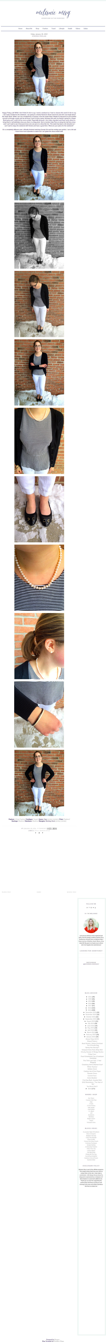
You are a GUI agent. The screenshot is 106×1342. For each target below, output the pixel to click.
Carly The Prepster (91, 1137)
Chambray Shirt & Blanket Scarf (92, 1064)
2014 (89, 1088)
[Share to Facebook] (54, 829)
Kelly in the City (91, 1148)
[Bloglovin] (93, 907)
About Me (29, 28)
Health (70, 28)
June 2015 (90, 1025)
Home (20, 28)
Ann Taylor (91, 1098)
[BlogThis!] (50, 829)
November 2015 (91, 1014)
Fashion (45, 28)
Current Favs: (92, 1076)
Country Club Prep (91, 1100)
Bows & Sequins (91, 1134)
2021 (90, 997)
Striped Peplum (92, 1041)
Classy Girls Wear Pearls (91, 1141)
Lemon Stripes (91, 1150)
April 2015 (91, 1030)
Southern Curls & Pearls (91, 1158)
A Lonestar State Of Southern (91, 1132)
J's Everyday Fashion (91, 1147)
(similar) (49, 819)
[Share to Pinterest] (56, 829)
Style (37, 830)
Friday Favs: (92, 1054)
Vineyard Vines (91, 1122)
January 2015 (90, 1037)
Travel (53, 28)
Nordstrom (91, 1115)
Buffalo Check (92, 1069)
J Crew (91, 1104)
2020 (90, 999)
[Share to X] (52, 829)
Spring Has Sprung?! (92, 1047)
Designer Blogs (59, 1341)
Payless (66, 819)
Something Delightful (91, 1156)
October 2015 (90, 1017)
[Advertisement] (91, 1203)
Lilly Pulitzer (91, 1109)
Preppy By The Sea (91, 1154)
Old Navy (91, 1117)
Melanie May (53, 12)
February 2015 (91, 1034)
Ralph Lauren (91, 1118)
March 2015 (91, 1032)
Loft (91, 1113)
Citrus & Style (91, 1139)
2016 (89, 1008)
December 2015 (91, 1012)
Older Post (6, 892)
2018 (90, 1003)
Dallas (86, 28)
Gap (91, 1102)
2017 (90, 1005)
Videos (78, 28)
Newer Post (71, 892)
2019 (90, 1001)
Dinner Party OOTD (92, 1039)
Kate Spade (91, 1107)
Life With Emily (91, 1152)
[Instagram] (91, 907)
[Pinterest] (89, 907)
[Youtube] (95, 907)
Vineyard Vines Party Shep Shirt (92, 1050)
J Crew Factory (20, 819)
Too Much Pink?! (92, 1086)
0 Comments (42, 828)
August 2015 (91, 1021)
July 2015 (91, 1023)
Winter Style (45, 830)
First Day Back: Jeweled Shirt (92, 1080)
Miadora (21, 821)
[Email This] (48, 829)
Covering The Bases (91, 1143)
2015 (89, 1010)
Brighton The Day (91, 1135)
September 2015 (90, 1019)
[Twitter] (87, 907)
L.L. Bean (91, 1111)
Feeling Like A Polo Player (92, 1071)
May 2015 (91, 1028)
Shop (37, 28)
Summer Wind (91, 1160)
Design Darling (91, 1145)
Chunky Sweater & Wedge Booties (92, 1052)
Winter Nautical (92, 1067)
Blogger (56, 1339)
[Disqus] (39, 864)
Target (35, 819)
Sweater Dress (92, 1073)
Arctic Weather (92, 1078)
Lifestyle (61, 28)
